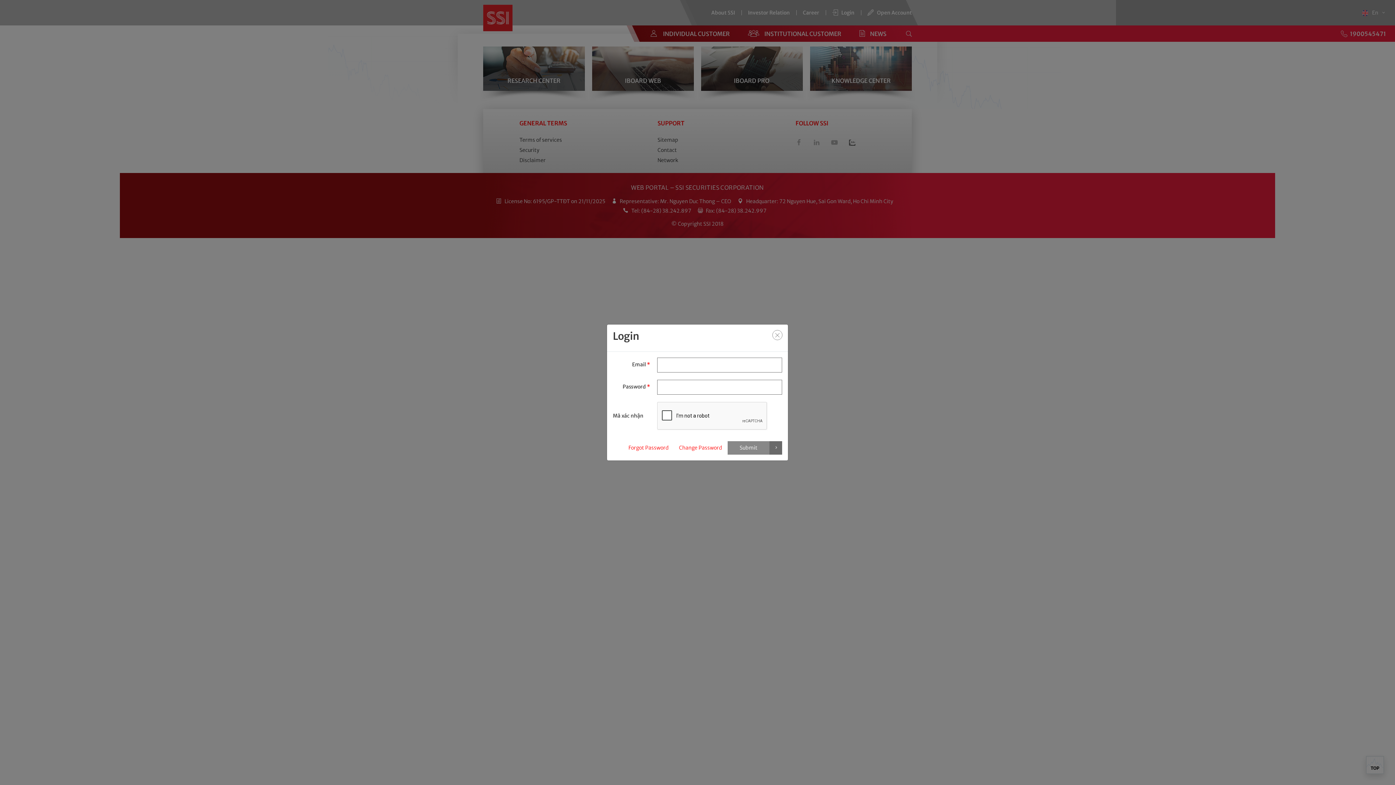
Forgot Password (648, 447)
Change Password (700, 447)
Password (636, 386)
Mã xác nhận (628, 415)
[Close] (777, 335)
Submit (748, 447)
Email (641, 364)
